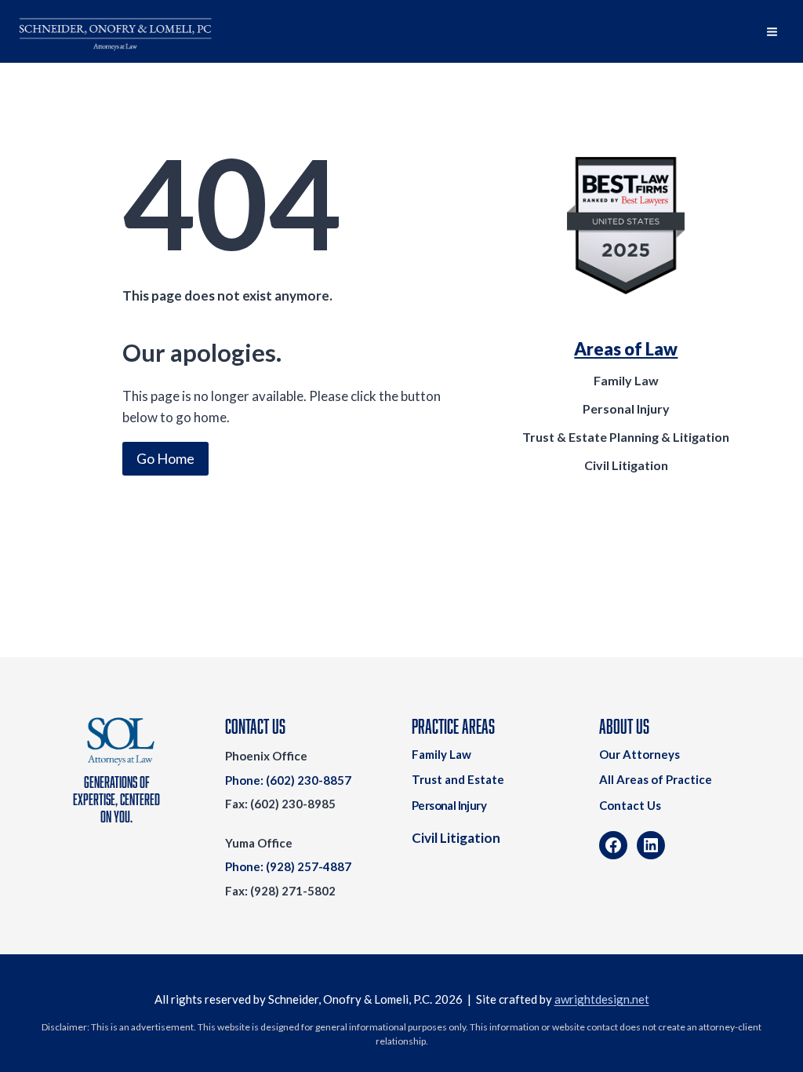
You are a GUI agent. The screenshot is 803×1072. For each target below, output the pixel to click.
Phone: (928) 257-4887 (288, 866)
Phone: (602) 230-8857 (288, 780)
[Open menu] (771, 31)
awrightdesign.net (601, 999)
